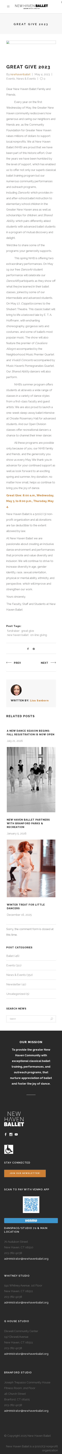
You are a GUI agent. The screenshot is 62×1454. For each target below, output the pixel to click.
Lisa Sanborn (39, 700)
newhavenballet (20, 74)
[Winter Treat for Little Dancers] (31, 868)
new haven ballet (18, 635)
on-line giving (38, 635)
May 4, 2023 (42, 74)
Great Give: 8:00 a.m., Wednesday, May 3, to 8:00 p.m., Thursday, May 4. (30, 501)
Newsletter (13, 984)
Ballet (10, 956)
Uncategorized (15, 993)
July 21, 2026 (15, 740)
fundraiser (13, 630)
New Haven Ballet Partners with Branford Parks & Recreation (28, 823)
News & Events (26, 78)
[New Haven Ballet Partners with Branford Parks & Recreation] (31, 779)
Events (10, 78)
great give (27, 630)
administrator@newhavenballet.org (26, 1258)
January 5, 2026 (16, 833)
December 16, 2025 (19, 914)
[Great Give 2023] (16, 690)
